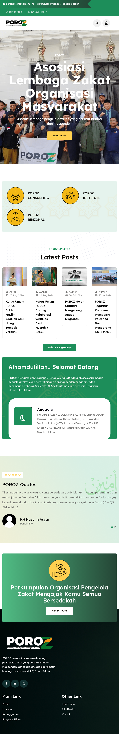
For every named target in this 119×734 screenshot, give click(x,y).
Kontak (66, 714)
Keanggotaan (10, 714)
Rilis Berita (68, 709)
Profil (5, 704)
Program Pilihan (11, 719)
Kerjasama (68, 704)
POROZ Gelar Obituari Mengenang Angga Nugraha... (74, 310)
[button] (112, 527)
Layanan (7, 709)
